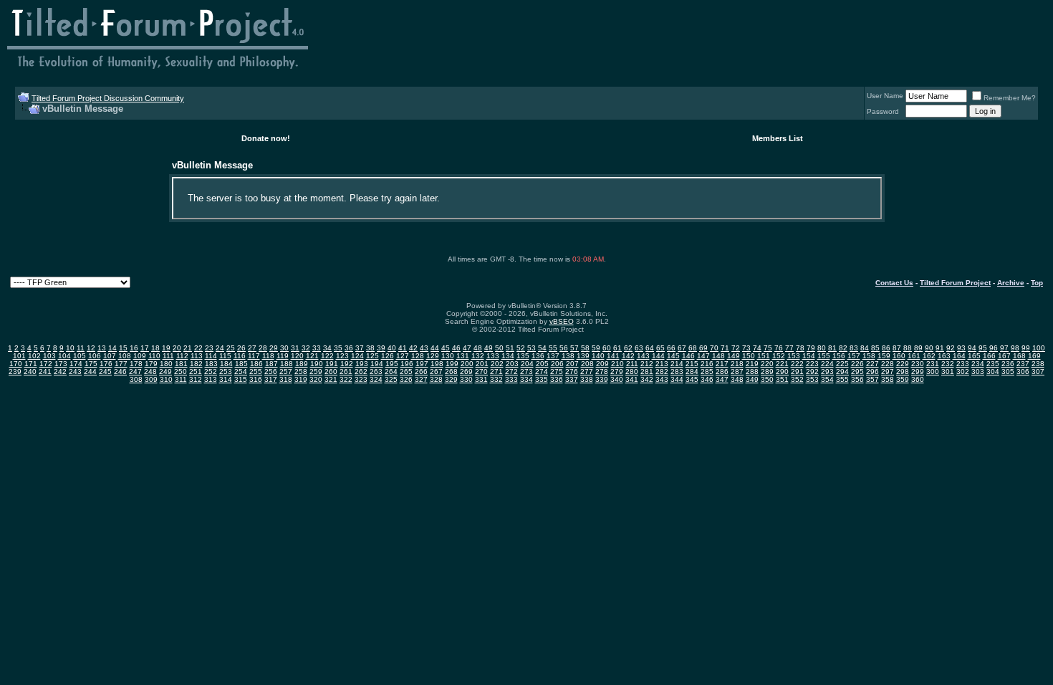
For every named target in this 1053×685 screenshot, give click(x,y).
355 (842, 379)
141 (613, 356)
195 (391, 364)
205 (542, 364)
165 (974, 356)
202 (497, 364)
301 (947, 371)
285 (707, 371)
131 (462, 356)
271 (496, 371)
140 (598, 356)
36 (349, 348)
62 (628, 348)
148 (718, 356)
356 (857, 379)
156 (838, 356)
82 (843, 348)
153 (793, 356)
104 (64, 356)
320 (315, 379)
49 (488, 348)
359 (902, 379)
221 (782, 364)
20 (177, 348)
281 (646, 371)
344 (676, 379)
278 (601, 371)
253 (225, 371)
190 (316, 364)
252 (210, 371)
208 (587, 364)
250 (180, 371)
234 (977, 364)
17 (144, 348)
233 (962, 364)
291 (797, 371)
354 (827, 379)
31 (295, 348)
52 (520, 348)
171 (30, 364)
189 (301, 364)
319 (300, 379)
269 (466, 371)
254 (240, 371)
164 (959, 356)
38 (370, 348)
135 (522, 356)
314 (225, 379)
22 (198, 348)
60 (606, 348)
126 (387, 356)
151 (763, 356)
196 (406, 364)
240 (30, 371)
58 (585, 348)
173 (60, 364)
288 (752, 371)
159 (884, 356)
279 (616, 371)
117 (254, 356)
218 (737, 364)
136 (538, 356)
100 (1038, 348)
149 (733, 356)
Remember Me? (1010, 98)
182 (196, 364)
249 (165, 371)
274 (541, 371)
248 (150, 371)
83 (854, 348)
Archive (1010, 283)
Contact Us (894, 283)
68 (692, 348)
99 (1025, 348)
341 (631, 379)
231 (932, 364)
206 (557, 364)
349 (752, 379)
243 (75, 371)
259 (315, 371)
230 (917, 364)
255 (255, 371)
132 (477, 356)
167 (1004, 356)
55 (553, 348)
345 (692, 379)
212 (646, 364)
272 (511, 371)
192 (346, 364)
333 (511, 379)
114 (211, 356)
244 (90, 371)
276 (571, 371)
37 (359, 348)
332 (496, 379)
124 (357, 356)
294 (842, 371)
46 (456, 348)
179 (151, 364)
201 (482, 364)
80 (821, 348)
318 (285, 379)
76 (778, 348)
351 (782, 379)
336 (556, 379)
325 (391, 379)
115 (225, 356)
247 (135, 371)
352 (797, 379)
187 (271, 364)
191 (331, 364)
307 (1038, 371)
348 (737, 379)
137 (553, 356)
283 (676, 371)
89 (918, 348)
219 (752, 364)
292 (812, 371)
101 (19, 356)
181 (181, 364)
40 (392, 348)
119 (283, 356)
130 (447, 356)
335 (541, 379)
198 (437, 364)
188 (286, 364)
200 (467, 364)
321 (330, 379)
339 (601, 379)
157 (853, 356)
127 (402, 356)
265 (406, 371)
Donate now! (265, 138)
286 (722, 371)
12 (91, 348)
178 (136, 364)
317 (270, 379)
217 (722, 364)
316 (255, 379)
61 (617, 348)
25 (230, 348)
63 (639, 348)
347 (722, 379)
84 (864, 348)
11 (81, 348)
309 (151, 379)
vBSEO (561, 321)
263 (376, 371)
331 (481, 379)
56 (563, 348)
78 (800, 348)
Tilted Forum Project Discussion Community (108, 98)
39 (381, 348)
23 (209, 348)
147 (703, 356)
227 (872, 364)
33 (316, 348)
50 (499, 348)
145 (673, 356)
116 (240, 356)
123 (342, 356)
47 (467, 348)
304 (992, 371)
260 (330, 371)
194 (376, 364)
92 (950, 348)
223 (812, 364)
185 (241, 364)
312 (195, 379)
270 (481, 371)
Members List (777, 138)
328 (436, 379)
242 (60, 371)
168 (1019, 356)
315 (240, 379)
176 (106, 364)
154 (808, 356)
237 (1022, 364)
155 (823, 356)
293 (827, 371)
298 (902, 371)
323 (361, 379)
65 (660, 348)
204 (527, 364)
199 (452, 364)
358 (887, 379)
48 (477, 348)
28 (263, 348)
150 (748, 356)
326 (406, 379)
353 (812, 379)
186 (256, 364)
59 (596, 348)
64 (649, 348)
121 (312, 356)
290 (782, 371)
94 (972, 348)
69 (703, 348)
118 (268, 356)
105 (79, 356)
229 (902, 364)
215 (692, 364)
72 (735, 348)
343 (661, 379)
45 (445, 348)
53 (531, 348)
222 (797, 364)
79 (811, 348)
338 (586, 379)
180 (166, 364)
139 (583, 356)
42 (413, 348)
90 (929, 348)
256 (270, 371)
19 (166, 348)
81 (832, 348)
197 (421, 364)
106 (94, 356)
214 (676, 364)
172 (45, 364)
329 (451, 379)
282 (661, 371)
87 (897, 348)
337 (571, 379)
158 (868, 356)
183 (211, 364)
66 (671, 348)
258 (300, 371)
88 (907, 348)
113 (197, 356)
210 (617, 364)
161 (914, 356)
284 (692, 371)
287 (737, 371)
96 (993, 348)
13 (101, 348)
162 (929, 356)
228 (887, 364)
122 (327, 356)
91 (940, 348)
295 (857, 371)
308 (136, 379)
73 (746, 348)
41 (402, 348)
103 (49, 356)
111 (168, 356)
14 (112, 348)
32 (306, 348)
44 (435, 348)
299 (917, 371)
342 (646, 379)
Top (1037, 283)
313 (210, 379)
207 (572, 364)
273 (526, 371)
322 (346, 379)
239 (15, 371)
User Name (885, 96)
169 (1034, 356)
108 (124, 356)
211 (632, 364)
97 (1004, 348)
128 (417, 356)
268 (451, 371)
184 (226, 364)
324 (376, 379)
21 (187, 348)
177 (121, 364)
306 (1022, 371)
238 (1038, 364)
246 (120, 371)
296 (872, 371)
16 (134, 348)
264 (391, 371)
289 (767, 371)
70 (714, 348)
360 (917, 379)
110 (154, 356)
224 (827, 364)
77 (789, 348)
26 (241, 348)
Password (883, 111)
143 (643, 356)
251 (195, 371)
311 (181, 379)
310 (166, 379)
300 (932, 371)
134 (507, 356)
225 (842, 364)
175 (91, 364)
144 (658, 356)
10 (70, 348)
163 (944, 356)
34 (327, 348)
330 (466, 379)
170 (15, 364)
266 (421, 371)
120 (297, 356)
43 (424, 348)
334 (526, 379)
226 (857, 364)
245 (105, 371)
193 (361, 364)
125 (372, 356)
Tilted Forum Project (955, 283)
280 (631, 371)
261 (346, 371)
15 (123, 348)
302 (962, 371)
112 (182, 356)
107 (109, 356)
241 (45, 371)
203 (512, 364)
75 (768, 348)
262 (361, 371)
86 (886, 348)
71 (725, 348)
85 (875, 348)
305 (1007, 371)
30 (284, 348)
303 (977, 371)
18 (155, 348)
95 (983, 348)
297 (887, 371)
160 (899, 356)
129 (432, 356)
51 (510, 348)
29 (273, 348)
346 (707, 379)
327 (421, 379)
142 (628, 356)
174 (75, 364)
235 (992, 364)
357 (872, 379)
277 (586, 371)
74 (757, 348)
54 (542, 348)
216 (707, 364)
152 (778, 356)
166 (989, 356)
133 (492, 356)
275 (556, 371)
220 (767, 364)
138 (568, 356)
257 (285, 371)
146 (688, 356)
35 (338, 348)
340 (616, 379)
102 (34, 356)
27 (252, 348)
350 (767, 379)
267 (436, 371)
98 (1015, 348)
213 (661, 364)
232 (947, 364)
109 (139, 356)
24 (220, 348)
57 (574, 348)
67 (682, 348)
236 (1007, 364)
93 (961, 348)
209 (602, 364)
